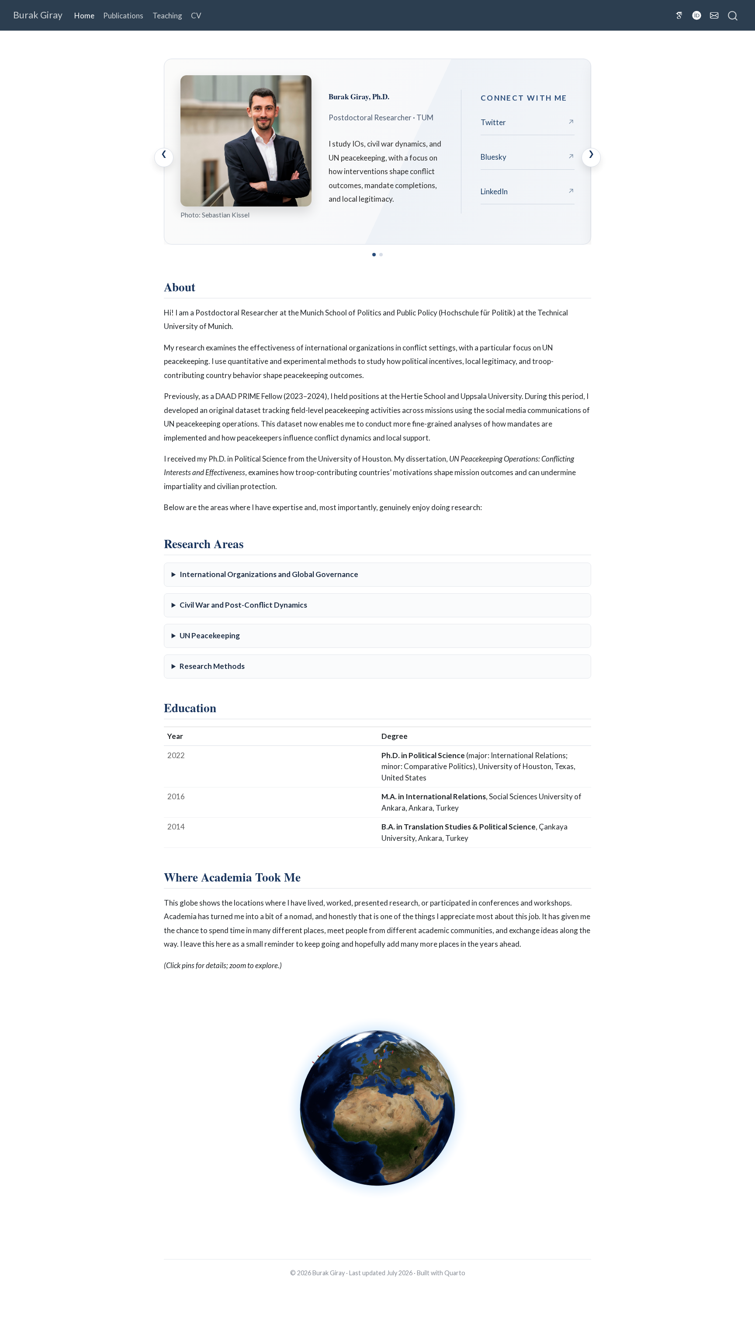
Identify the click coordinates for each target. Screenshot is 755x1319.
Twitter (528, 122)
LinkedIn (528, 191)
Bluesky (528, 156)
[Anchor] (203, 286)
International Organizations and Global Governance (269, 574)
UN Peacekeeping (210, 635)
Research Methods (212, 666)
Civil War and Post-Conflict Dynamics (243, 604)
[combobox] (733, 15)
